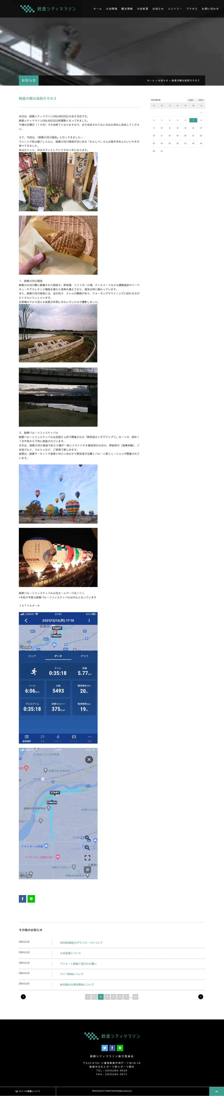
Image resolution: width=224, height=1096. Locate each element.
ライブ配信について (72, 974)
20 (135, 996)
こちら (80, 593)
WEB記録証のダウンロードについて (81, 942)
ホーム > (152, 80)
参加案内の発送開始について (77, 984)
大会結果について (70, 953)
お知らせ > (165, 80)
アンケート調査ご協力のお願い (78, 963)
